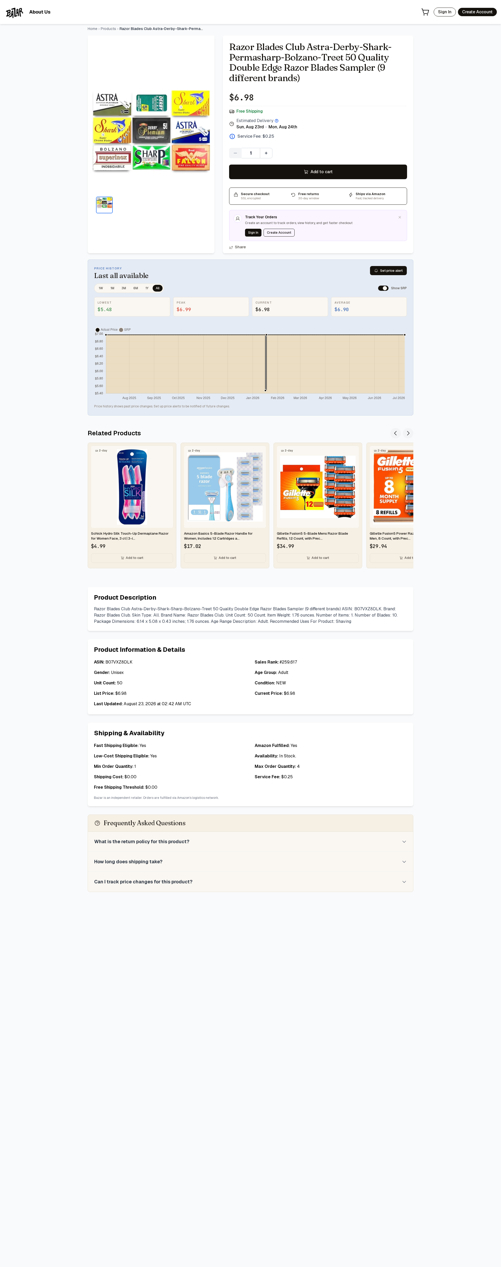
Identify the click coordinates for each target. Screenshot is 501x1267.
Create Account (477, 12)
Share (240, 246)
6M (135, 288)
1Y (146, 288)
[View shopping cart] (425, 12)
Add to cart (322, 171)
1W (101, 288)
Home (92, 28)
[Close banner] (400, 217)
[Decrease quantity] (235, 153)
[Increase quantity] (266, 153)
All (157, 288)
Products (108, 28)
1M (112, 288)
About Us (39, 12)
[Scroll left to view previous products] (395, 433)
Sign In (444, 12)
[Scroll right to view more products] (408, 433)
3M (124, 288)
